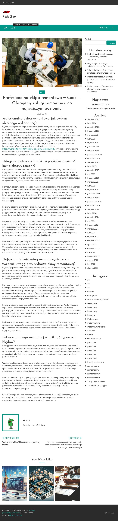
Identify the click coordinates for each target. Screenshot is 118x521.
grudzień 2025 (93, 146)
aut (42, 92)
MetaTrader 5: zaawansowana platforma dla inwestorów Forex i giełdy (101, 80)
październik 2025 (94, 154)
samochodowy (93, 374)
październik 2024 (94, 201)
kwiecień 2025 (93, 178)
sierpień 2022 (93, 240)
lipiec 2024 (91, 213)
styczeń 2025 (92, 189)
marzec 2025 (92, 182)
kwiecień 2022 (93, 256)
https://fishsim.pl (38, 425)
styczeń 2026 (92, 142)
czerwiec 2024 (93, 217)
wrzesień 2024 (93, 205)
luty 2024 (91, 232)
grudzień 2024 (93, 193)
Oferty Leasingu (94, 338)
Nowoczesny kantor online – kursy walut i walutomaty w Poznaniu (15, 489)
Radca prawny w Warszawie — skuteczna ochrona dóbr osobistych (100, 89)
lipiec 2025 (91, 166)
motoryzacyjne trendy (96, 327)
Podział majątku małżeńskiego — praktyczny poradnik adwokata (100, 57)
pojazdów (91, 342)
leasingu (91, 315)
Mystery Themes (15, 515)
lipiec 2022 (91, 244)
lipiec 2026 (91, 123)
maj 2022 (91, 252)
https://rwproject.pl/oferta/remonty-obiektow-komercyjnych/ (28, 149)
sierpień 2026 (93, 119)
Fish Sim (9, 17)
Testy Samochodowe (96, 381)
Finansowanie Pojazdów (97, 299)
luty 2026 (91, 139)
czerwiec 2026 (93, 127)
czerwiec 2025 (93, 170)
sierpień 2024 (93, 209)
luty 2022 (91, 264)
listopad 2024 (93, 197)
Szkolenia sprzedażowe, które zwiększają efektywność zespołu (101, 71)
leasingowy (92, 311)
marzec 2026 (92, 135)
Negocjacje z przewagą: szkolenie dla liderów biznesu (100, 64)
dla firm (90, 291)
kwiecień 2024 (93, 225)
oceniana (91, 330)
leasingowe (92, 303)
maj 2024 (91, 221)
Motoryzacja (92, 319)
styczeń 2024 (92, 236)
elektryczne (92, 295)
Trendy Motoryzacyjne (97, 385)
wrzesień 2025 (93, 158)
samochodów (93, 366)
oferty (90, 334)
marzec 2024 (92, 229)
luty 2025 (91, 186)
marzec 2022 (92, 260)
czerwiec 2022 (93, 248)
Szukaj (88, 39)
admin (27, 420)
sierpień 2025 (93, 162)
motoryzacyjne (93, 323)
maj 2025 (91, 174)
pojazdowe (92, 358)
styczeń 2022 (92, 268)
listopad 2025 (93, 150)
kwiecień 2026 (93, 131)
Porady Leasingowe (95, 362)
